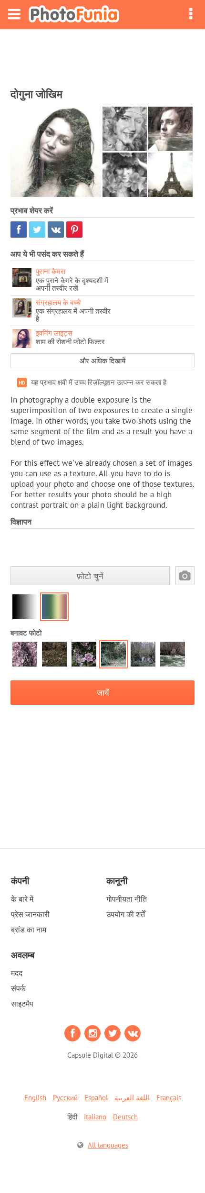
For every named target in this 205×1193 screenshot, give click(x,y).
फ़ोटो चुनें (90, 575)
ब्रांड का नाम (28, 929)
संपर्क (18, 988)
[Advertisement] (102, 55)
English (35, 1097)
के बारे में (22, 899)
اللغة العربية (132, 1097)
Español (96, 1097)
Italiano (95, 1116)
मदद (16, 973)
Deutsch (125, 1116)
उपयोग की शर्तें (125, 914)
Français (168, 1097)
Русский (65, 1097)
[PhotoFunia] (74, 14)
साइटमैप (22, 1003)
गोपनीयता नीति (126, 899)
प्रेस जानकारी (30, 914)
